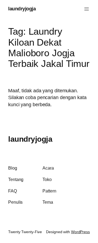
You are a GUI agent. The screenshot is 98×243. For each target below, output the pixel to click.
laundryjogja (22, 8)
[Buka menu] (86, 9)
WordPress (80, 232)
